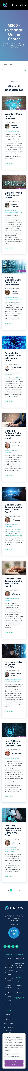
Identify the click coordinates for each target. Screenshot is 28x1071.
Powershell (16, 679)
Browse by (6, 64)
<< (5, 890)
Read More (9, 163)
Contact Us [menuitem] (19, 989)
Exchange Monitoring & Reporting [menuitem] (8, 987)
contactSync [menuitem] (8, 1004)
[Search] (24, 70)
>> (23, 890)
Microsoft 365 (17, 212)
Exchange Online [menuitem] (8, 1027)
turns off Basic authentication (13, 624)
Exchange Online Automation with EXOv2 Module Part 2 (13, 508)
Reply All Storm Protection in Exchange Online (13, 743)
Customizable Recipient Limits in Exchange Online (13, 357)
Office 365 (8, 210)
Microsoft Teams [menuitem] (8, 1023)
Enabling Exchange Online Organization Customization (13, 281)
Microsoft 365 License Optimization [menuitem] (9, 980)
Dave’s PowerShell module (14, 535)
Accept (14, 1061)
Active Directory (10, 848)
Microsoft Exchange (12, 131)
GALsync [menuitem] (8, 1000)
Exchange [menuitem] (9, 1014)
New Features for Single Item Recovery (13, 664)
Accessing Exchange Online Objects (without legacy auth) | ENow (13, 830)
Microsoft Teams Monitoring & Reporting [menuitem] (19, 965)
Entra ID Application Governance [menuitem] (8, 960)
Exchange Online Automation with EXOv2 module (13, 531)
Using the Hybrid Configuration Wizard (13, 195)
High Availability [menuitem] (19, 971)
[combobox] (12, 69)
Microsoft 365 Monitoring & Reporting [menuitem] (9, 972)
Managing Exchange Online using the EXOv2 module (13, 434)
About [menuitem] (19, 981)
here (6, 864)
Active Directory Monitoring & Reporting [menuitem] (8, 994)
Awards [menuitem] (19, 992)
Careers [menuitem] (19, 985)
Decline (14, 1064)
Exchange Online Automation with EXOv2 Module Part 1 (13, 582)
